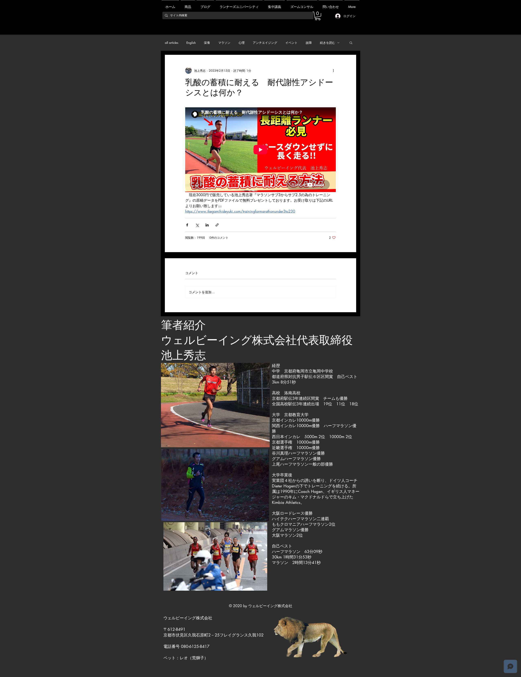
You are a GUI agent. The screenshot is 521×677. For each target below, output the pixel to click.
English (191, 43)
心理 (242, 43)
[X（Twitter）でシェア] (197, 225)
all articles (171, 43)
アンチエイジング (265, 43)
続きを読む (327, 43)
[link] (318, 16)
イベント (291, 43)
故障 (309, 43)
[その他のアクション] (333, 70)
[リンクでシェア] (217, 225)
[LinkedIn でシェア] (207, 225)
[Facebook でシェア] (187, 225)
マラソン (224, 43)
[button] (351, 42)
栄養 (207, 43)
